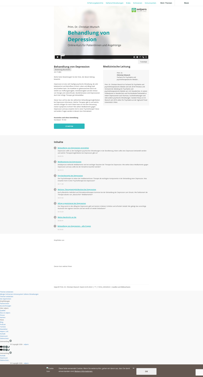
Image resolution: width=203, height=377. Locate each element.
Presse (2, 315)
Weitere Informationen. (83, 371)
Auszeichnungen (5, 306)
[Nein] (133, 368)
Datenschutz (4, 338)
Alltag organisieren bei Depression (72, 203)
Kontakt (2, 334)
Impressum (4, 336)
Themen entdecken (6, 292)
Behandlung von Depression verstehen (73, 148)
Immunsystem (150, 3)
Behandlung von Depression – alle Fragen (74, 226)
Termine (3, 327)
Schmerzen (137, 3)
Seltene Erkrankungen (114, 3)
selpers (26, 344)
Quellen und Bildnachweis (121, 287)
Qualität (2, 310)
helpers (2, 331)
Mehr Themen (166, 3)
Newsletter (4, 329)
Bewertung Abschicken (62, 69)
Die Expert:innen (5, 299)
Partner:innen (4, 303)
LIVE (6, 331)
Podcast (3, 324)
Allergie (2, 294)
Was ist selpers (5, 313)
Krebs (128, 3)
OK (146, 371)
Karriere (2, 317)
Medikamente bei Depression (69, 162)
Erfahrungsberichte (95, 3)
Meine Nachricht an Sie (67, 217)
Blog (1, 322)
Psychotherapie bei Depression (70, 176)
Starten (69, 126)
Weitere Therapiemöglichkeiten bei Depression (77, 189)
